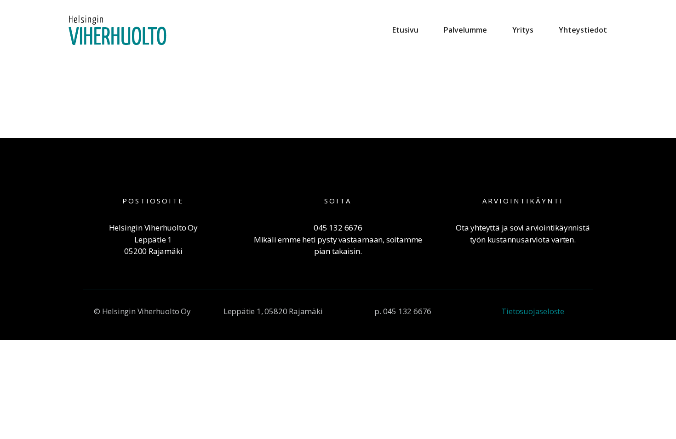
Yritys (522, 30)
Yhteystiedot (583, 30)
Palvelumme (465, 30)
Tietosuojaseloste (532, 311)
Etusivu (405, 30)
